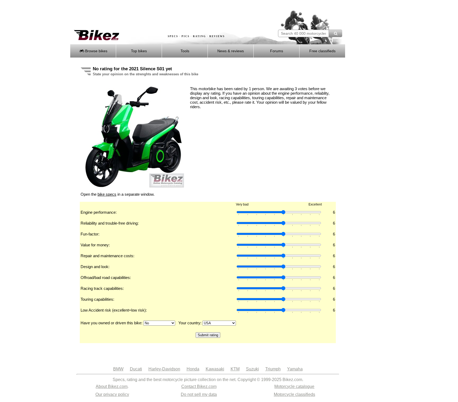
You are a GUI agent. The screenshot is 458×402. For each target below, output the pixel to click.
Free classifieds (322, 51)
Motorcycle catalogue (294, 386)
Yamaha (295, 369)
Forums (276, 51)
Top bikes (139, 51)
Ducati (136, 369)
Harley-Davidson (164, 369)
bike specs (107, 194)
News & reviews (230, 51)
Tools (184, 51)
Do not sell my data (199, 394)
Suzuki (252, 369)
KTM (235, 369)
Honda (193, 369)
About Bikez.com (111, 386)
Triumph (273, 369)
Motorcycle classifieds (294, 394)
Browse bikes (95, 51)
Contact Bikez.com (199, 386)
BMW (118, 369)
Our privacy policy (112, 394)
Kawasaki (215, 369)
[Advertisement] (166, 15)
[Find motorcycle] (335, 33)
